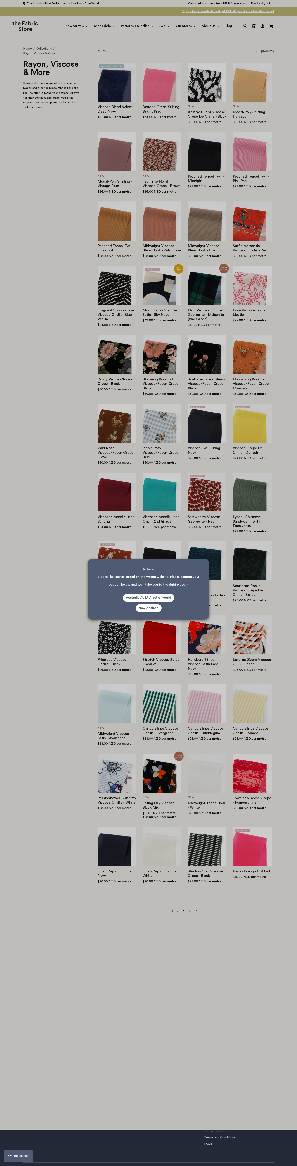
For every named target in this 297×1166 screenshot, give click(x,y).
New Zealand (149, 608)
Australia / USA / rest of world (148, 597)
